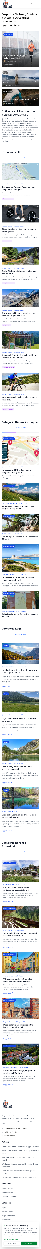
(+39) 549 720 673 (10, 1132)
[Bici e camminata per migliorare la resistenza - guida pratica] (20, 97)
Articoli (5, 1142)
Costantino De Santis (8, 503)
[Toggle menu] (37, 4)
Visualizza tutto (20, 158)
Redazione (6, 1183)
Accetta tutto (29, 1243)
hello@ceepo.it (9, 1136)
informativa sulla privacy (11, 1239)
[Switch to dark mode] (31, 4)
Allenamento (8, 34)
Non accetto (12, 1243)
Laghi (5, 73)
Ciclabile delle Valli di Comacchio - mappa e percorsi (20, 1147)
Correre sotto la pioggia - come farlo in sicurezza (19, 1177)
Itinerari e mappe (8, 199)
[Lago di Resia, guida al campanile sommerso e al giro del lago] (20, 78)
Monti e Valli (6, 325)
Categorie (6, 1203)
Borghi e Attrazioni (8, 283)
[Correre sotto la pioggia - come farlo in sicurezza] (20, 49)
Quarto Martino (6, 268)
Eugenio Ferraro (7, 184)
